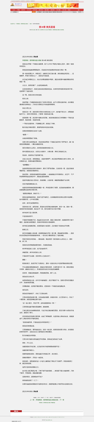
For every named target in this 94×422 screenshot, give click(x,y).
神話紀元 (50, 12)
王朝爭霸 (42, 29)
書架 (79, 9)
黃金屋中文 (13, 23)
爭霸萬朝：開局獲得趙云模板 (22, 23)
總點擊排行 (18, 1)
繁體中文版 (68, 1)
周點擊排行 (23, 1)
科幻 (57, 9)
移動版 (69, 9)
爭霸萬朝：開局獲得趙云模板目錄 (47, 400)
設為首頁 (77, 1)
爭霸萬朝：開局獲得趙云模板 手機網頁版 (47, 402)
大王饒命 (46, 12)
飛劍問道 (54, 12)
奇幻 (30, 9)
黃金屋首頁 (13, 1)
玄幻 (28, 9)
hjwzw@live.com (49, 420)
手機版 (18, 9)
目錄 (31, 23)
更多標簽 (62, 29)
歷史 (46, 9)
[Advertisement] (33, 42)
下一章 (62, 400)
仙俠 (36, 9)
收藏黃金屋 (73, 1)
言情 (42, 9)
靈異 (59, 9)
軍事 (48, 9)
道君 (44, 12)
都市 (40, 9)
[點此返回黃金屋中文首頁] (16, 5)
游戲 (51, 9)
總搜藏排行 (33, 1)
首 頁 (14, 9)
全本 (63, 9)
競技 (53, 9)
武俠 (34, 9)
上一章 (32, 400)
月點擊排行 (28, 1)
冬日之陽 (33, 29)
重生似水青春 (59, 12)
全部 (65, 9)
